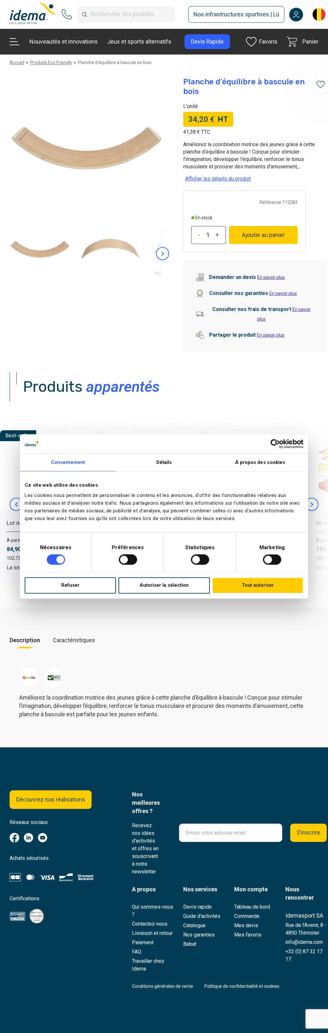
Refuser (70, 585)
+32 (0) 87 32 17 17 (304, 955)
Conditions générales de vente (162, 986)
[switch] (128, 560)
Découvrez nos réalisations (50, 799)
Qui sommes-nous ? (152, 911)
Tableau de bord (252, 907)
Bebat (189, 944)
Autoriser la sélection (164, 585)
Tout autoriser (258, 585)
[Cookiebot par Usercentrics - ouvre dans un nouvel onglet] (275, 444)
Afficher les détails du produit (218, 179)
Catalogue (194, 925)
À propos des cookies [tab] (260, 462)
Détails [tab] (164, 462)
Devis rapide (197, 907)
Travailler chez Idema (148, 965)
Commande (246, 916)
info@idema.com (304, 942)
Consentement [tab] (68, 462)
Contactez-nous (150, 924)
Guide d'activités (201, 916)
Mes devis (246, 925)
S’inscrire (308, 832)
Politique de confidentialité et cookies (241, 986)
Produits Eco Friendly (51, 62)
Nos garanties (199, 935)
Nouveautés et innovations (63, 41)
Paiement (142, 942)
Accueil (17, 62)
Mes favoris (247, 935)
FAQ (136, 952)
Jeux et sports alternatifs (139, 41)
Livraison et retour (152, 933)
